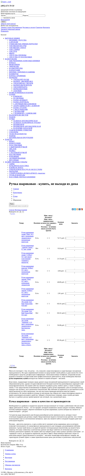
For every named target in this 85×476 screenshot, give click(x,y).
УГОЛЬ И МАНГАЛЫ (17, 175)
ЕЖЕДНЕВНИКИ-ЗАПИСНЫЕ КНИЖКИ (24, 61)
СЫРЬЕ (12, 164)
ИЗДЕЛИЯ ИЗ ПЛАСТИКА (19, 166)
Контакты (46, 27)
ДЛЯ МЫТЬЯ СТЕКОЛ (17, 48)
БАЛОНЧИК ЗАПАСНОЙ (22, 128)
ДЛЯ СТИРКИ (14, 49)
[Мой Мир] (80, 209)
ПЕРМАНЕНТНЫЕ (20, 89)
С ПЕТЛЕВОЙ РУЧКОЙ (18, 152)
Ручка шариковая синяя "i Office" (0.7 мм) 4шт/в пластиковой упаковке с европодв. (27, 257)
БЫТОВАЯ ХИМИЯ (12, 38)
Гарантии (39, 27)
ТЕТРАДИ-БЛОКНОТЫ (18, 134)
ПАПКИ (12, 94)
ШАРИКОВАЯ (18, 124)
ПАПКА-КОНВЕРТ (20, 100)
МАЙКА (12, 151)
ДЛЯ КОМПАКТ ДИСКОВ (23, 83)
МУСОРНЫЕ (14, 160)
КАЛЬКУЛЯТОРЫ (16, 68)
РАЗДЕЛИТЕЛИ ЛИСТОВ (18, 115)
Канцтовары (17, 192)
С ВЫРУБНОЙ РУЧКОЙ (18, 147)
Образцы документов (12, 465)
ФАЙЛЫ (12, 136)
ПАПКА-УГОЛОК (20, 107)
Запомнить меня (9, 18)
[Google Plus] (82, 209)
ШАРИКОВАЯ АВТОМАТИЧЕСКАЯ (27, 126)
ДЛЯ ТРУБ (13, 51)
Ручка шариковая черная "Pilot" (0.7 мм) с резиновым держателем (27, 281)
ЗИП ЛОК (12, 149)
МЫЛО (11, 53)
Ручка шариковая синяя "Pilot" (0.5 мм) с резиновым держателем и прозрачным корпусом (27, 237)
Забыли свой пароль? (8, 24)
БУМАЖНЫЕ (14, 156)
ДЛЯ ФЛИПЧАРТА (20, 87)
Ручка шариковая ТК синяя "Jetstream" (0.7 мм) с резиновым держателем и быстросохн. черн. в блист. (27, 339)
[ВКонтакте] (73, 209)
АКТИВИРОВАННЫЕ (17, 158)
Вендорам (8, 457)
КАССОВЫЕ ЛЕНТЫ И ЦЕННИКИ (22, 177)
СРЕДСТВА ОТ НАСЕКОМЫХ (20, 57)
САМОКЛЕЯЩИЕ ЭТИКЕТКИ (20, 130)
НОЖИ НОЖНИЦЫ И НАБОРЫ (21, 92)
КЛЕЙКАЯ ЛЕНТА (16, 167)
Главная (16, 189)
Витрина (18, 210)
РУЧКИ (12, 119)
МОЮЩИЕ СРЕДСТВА (18, 40)
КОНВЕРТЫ (13, 74)
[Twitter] (75, 209)
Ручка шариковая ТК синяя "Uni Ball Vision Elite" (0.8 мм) (27, 302)
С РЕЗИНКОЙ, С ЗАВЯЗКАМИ (24, 113)
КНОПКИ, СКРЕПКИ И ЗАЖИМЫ (22, 72)
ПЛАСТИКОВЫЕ (15, 145)
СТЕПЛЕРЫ (13, 132)
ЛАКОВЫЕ (17, 91)
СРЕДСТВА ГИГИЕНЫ (17, 55)
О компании (9, 450)
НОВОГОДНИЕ (15, 143)
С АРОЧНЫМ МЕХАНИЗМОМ (24, 104)
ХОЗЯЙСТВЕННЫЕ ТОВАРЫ (16, 162)
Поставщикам (17, 27)
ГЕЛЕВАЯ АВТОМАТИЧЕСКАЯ (25, 121)
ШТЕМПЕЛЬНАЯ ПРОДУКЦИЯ (21, 137)
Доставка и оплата (28, 27)
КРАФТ (12, 141)
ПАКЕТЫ (8, 139)
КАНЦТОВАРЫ (11, 59)
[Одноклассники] (77, 209)
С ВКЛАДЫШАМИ (20, 109)
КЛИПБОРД (17, 96)
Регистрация (5, 20)
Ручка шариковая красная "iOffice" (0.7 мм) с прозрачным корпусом (27, 270)
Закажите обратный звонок (10, 29)
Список (11, 210)
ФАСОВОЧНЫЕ (15, 154)
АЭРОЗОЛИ (13, 42)
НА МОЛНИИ (18, 98)
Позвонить (4, 31)
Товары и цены (6, 27)
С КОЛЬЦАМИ (18, 111)
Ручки (15, 196)
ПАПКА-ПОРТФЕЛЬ (21, 102)
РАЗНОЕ (12, 117)
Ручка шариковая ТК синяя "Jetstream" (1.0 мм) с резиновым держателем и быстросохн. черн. (27, 324)
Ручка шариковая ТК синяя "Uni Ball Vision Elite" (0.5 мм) (27, 312)
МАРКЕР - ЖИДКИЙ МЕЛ (23, 81)
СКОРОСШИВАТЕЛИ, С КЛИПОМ (26, 106)
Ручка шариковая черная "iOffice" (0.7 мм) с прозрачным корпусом (27, 292)
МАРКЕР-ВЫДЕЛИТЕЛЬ (22, 85)
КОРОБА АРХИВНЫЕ (17, 76)
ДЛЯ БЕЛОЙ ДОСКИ (21, 79)
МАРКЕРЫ (13, 78)
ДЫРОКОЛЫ (14, 66)
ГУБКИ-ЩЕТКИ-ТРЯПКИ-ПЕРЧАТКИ (23, 44)
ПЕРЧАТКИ (13, 171)
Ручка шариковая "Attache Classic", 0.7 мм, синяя (27, 247)
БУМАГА (12, 63)
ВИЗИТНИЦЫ (14, 64)
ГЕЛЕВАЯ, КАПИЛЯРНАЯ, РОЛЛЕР (27, 122)
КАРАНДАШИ (14, 70)
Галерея (24, 210)
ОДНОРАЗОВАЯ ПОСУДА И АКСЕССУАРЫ (25, 169)
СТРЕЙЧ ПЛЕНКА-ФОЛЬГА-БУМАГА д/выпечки (27, 173)
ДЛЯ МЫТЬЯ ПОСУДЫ (17, 46)
